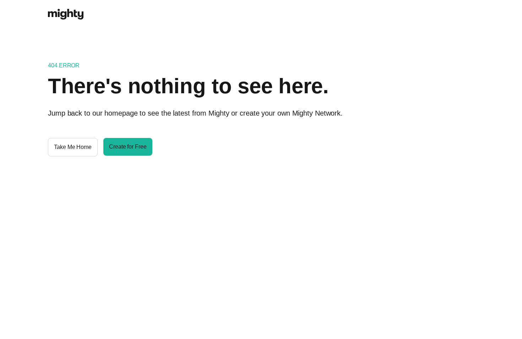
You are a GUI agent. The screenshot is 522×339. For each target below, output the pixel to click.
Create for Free (128, 147)
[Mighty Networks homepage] (65, 10)
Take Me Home (73, 147)
